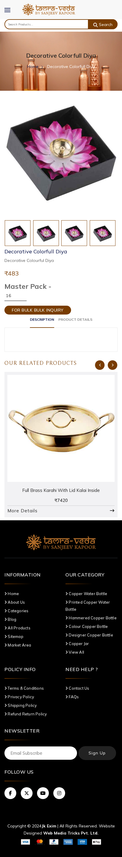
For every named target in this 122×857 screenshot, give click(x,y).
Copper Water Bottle (87, 593)
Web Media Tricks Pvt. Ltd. (71, 833)
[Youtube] (43, 793)
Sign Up (97, 753)
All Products (18, 628)
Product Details (75, 319)
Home (32, 66)
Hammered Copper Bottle (92, 617)
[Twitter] (27, 793)
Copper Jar (78, 643)
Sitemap (15, 636)
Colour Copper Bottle (88, 626)
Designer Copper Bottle (90, 635)
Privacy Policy (20, 696)
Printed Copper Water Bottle (87, 606)
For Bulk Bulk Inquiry (38, 310)
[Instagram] (59, 793)
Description (42, 319)
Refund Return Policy (27, 714)
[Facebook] (10, 793)
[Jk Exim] (48, 9)
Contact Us (78, 688)
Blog (11, 619)
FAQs (73, 696)
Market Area (19, 645)
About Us (16, 602)
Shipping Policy (22, 705)
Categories (17, 610)
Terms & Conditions (25, 688)
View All (76, 652)
